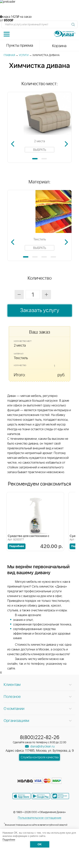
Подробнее (8, 839)
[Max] (53, 774)
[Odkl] (33, 774)
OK (40, 844)
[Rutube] (39, 774)
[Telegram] (46, 774)
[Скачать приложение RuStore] (60, 796)
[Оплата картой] (25, 781)
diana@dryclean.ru (42, 746)
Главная (9, 55)
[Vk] (26, 774)
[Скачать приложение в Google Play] (41, 796)
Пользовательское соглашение (39, 817)
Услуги (24, 55)
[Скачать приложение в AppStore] (21, 796)
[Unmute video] (39, 9)
